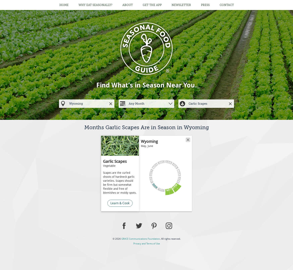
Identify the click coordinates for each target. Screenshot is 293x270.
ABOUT (127, 5)
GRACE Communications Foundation (140, 238)
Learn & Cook (120, 203)
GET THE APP (152, 5)
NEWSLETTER (181, 5)
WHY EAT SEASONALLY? (95, 5)
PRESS (205, 5)
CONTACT (227, 5)
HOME (64, 5)
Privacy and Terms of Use (146, 243)
